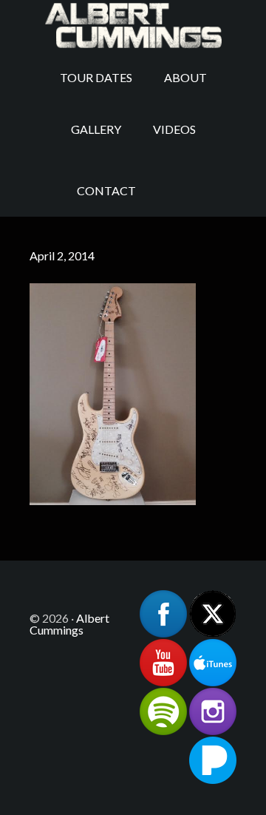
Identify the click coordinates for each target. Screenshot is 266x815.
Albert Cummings (133, 26)
